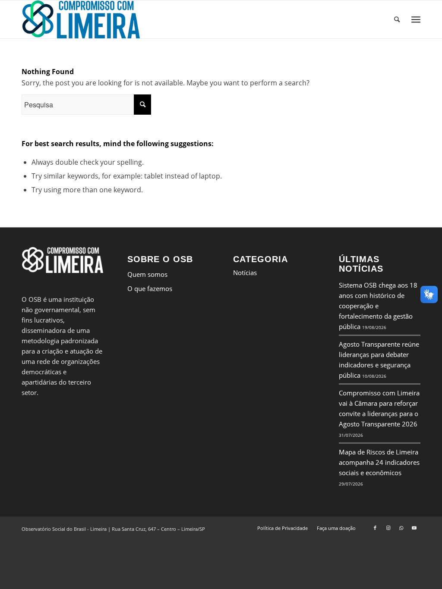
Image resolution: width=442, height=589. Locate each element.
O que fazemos (149, 288)
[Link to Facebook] (375, 527)
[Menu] (415, 19)
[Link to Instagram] (388, 527)
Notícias (245, 272)
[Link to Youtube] (413, 527)
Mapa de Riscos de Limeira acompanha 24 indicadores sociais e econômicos (379, 462)
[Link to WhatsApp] (401, 527)
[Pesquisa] (396, 19)
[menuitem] (396, 19)
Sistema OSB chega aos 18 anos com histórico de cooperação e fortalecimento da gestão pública (378, 306)
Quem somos (147, 274)
